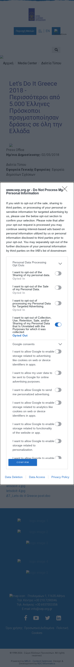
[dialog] (37, 333)
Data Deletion (14, 477)
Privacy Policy (60, 477)
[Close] (66, 190)
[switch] (58, 273)
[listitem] (37, 264)
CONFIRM (23, 462)
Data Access (37, 477)
